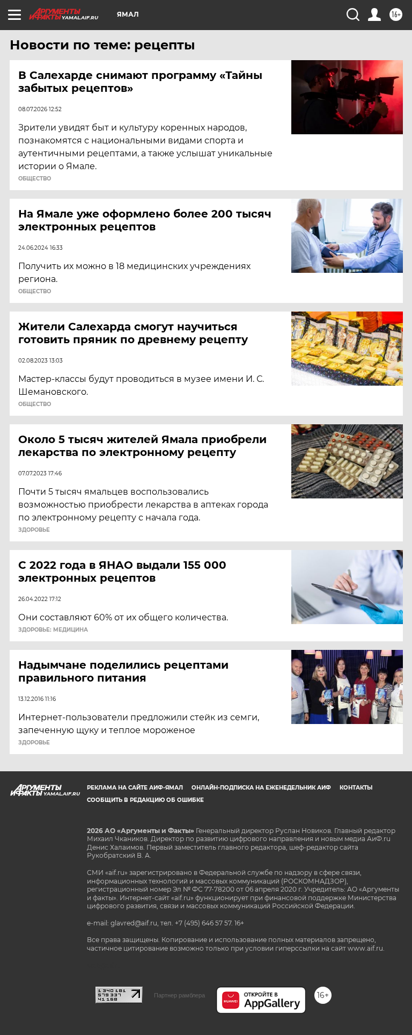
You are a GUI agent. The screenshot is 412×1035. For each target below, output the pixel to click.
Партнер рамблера (179, 995)
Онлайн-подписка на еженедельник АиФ (261, 787)
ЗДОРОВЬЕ (34, 530)
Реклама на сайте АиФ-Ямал (135, 787)
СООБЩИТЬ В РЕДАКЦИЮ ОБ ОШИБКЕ (145, 800)
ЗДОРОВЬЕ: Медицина (53, 630)
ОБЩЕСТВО (34, 179)
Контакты (356, 787)
